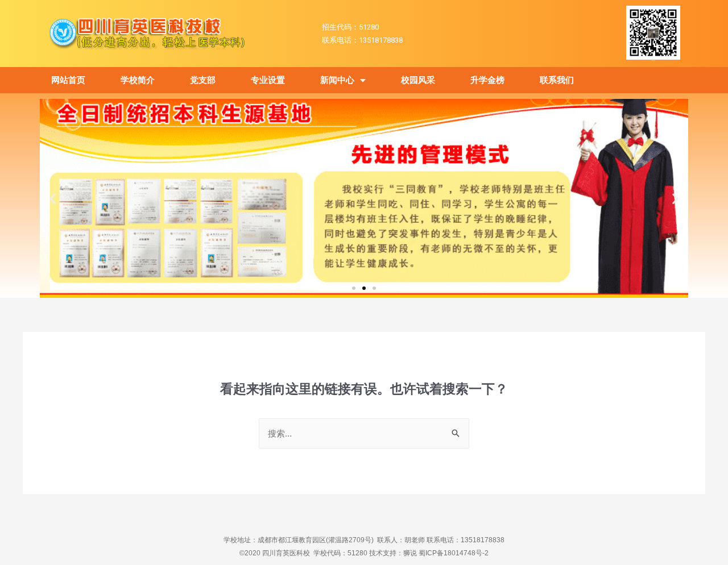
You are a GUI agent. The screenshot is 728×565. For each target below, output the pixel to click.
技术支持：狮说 (394, 553)
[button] (353, 288)
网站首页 (68, 80)
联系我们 (557, 80)
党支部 (203, 80)
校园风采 (418, 80)
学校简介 (138, 80)
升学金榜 (487, 80)
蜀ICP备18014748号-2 (454, 553)
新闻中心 (337, 80)
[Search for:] (364, 433)
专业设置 (268, 80)
